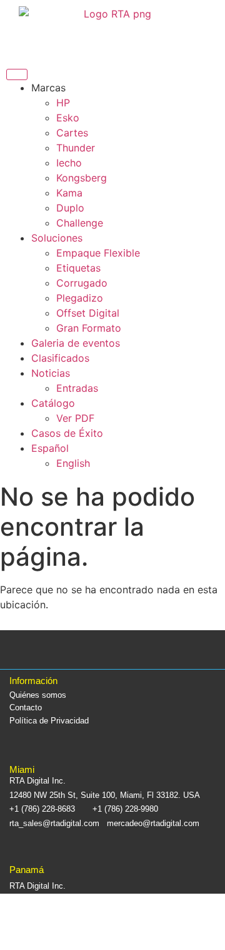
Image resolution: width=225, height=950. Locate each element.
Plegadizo (79, 298)
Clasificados (60, 358)
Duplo (70, 208)
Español (50, 448)
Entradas (77, 388)
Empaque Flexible (98, 253)
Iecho (69, 162)
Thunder (75, 147)
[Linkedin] (129, 649)
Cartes (72, 132)
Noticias (50, 373)
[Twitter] (62, 649)
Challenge (79, 223)
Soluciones (56, 238)
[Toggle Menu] (17, 74)
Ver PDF (75, 418)
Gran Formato (88, 328)
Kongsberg (81, 177)
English (73, 463)
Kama (69, 192)
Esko (67, 117)
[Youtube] (162, 649)
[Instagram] (96, 649)
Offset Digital (87, 313)
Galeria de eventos (75, 343)
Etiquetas (78, 268)
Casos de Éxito (67, 433)
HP (63, 102)
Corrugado (82, 283)
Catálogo (53, 403)
